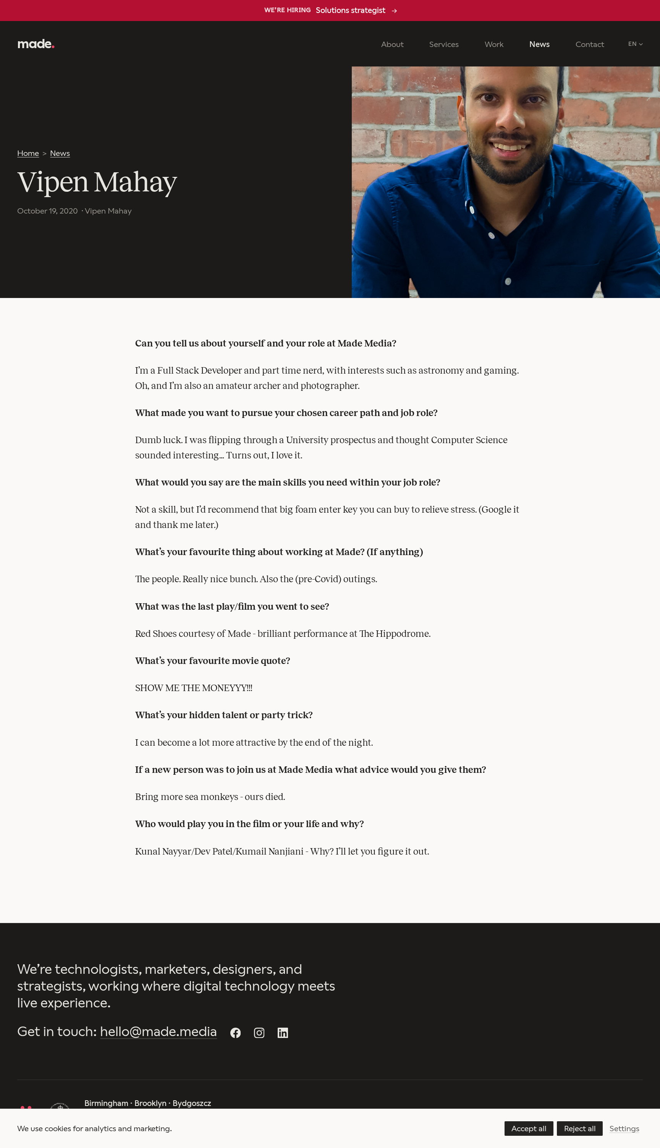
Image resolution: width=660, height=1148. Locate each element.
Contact (590, 44)
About (392, 44)
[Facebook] (235, 1032)
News (539, 44)
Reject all (580, 1128)
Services (444, 44)
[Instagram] (259, 1032)
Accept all (529, 1128)
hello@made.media (158, 1031)
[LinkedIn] (283, 1032)
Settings (624, 1128)
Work (494, 44)
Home (28, 153)
